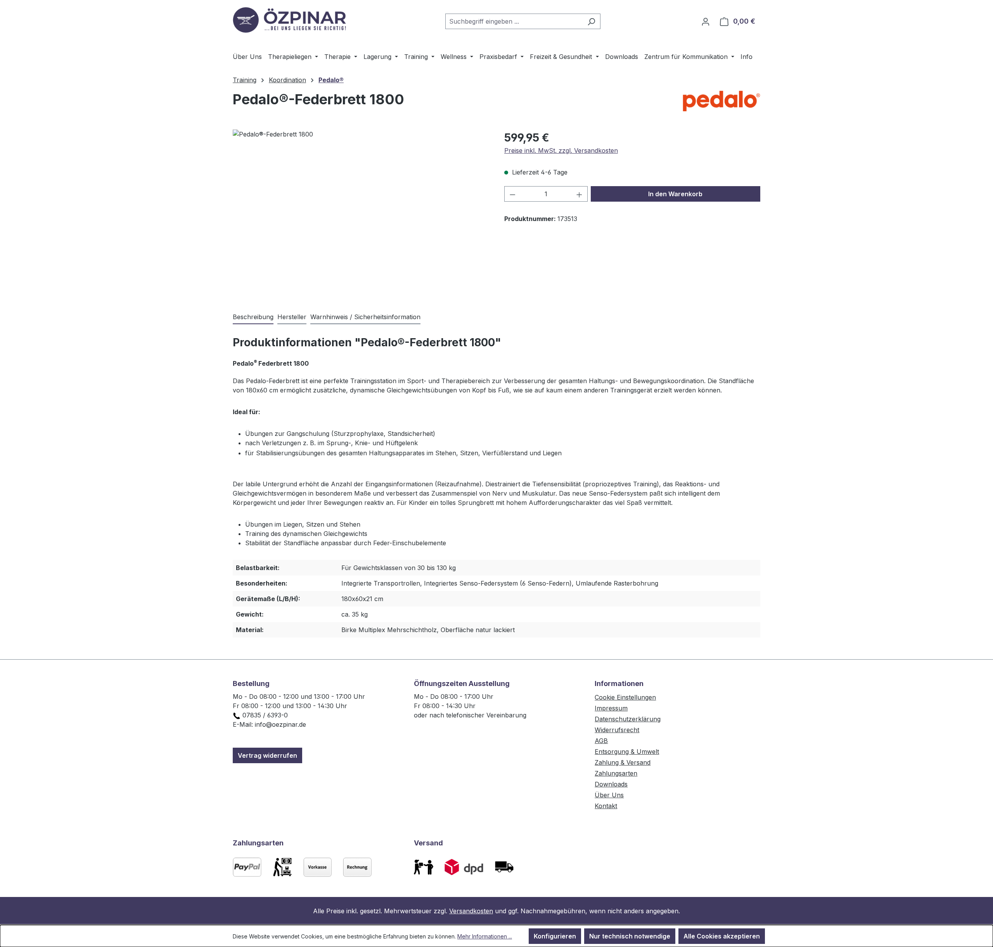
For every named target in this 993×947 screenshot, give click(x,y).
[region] (360, 213)
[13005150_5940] (360, 213)
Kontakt (606, 806)
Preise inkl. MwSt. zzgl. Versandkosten (561, 150)
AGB (601, 741)
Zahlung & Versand (622, 762)
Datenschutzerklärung (628, 719)
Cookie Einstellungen (625, 697)
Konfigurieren (555, 936)
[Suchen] (591, 21)
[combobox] (514, 21)
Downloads (611, 784)
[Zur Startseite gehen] (291, 19)
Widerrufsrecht (617, 730)
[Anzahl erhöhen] (579, 194)
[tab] (253, 317)
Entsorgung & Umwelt (627, 751)
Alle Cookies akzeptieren (721, 936)
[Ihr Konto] (705, 21)
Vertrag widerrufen (267, 755)
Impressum (611, 708)
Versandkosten (471, 911)
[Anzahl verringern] (512, 194)
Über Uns (609, 795)
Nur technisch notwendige (629, 936)
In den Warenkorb (675, 194)
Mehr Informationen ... (484, 936)
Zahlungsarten (616, 773)
